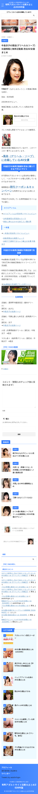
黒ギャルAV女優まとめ (23, 705)
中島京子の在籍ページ (12, 311)
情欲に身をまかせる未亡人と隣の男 (17, 222)
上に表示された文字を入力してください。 (15, 422)
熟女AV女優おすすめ (22, 691)
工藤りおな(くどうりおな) (22, 498)
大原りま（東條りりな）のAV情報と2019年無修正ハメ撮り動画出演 (23, 470)
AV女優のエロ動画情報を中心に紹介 (19, 782)
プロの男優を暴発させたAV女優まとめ (14, 587)
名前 (3, 410)
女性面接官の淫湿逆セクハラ (14, 219)
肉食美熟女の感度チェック (13, 238)
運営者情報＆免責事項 (9, 771)
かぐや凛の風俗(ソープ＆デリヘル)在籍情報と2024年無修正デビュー (23, 514)
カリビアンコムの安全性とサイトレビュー (19, 214)
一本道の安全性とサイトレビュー (16, 233)
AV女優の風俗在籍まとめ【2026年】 (14, 615)
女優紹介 (5, 369)
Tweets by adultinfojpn (10, 777)
